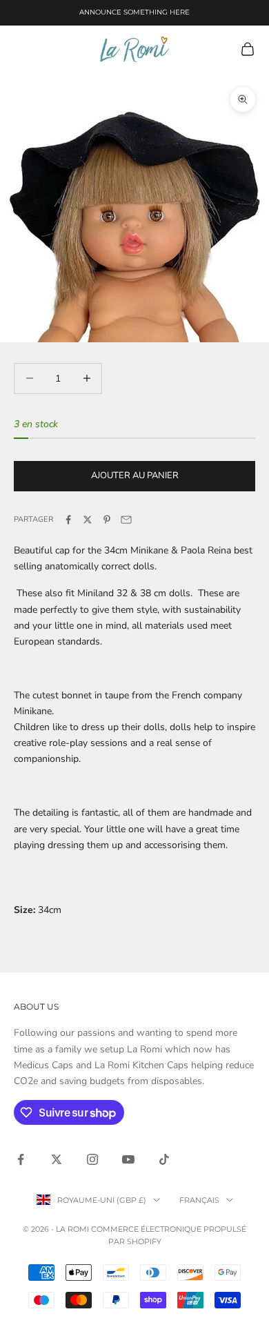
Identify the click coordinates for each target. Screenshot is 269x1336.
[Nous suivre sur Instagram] (92, 1159)
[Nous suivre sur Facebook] (21, 1159)
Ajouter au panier (135, 475)
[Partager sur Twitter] (87, 519)
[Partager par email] (126, 519)
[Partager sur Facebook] (68, 519)
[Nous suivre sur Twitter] (56, 1159)
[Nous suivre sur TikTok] (164, 1159)
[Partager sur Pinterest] (106, 519)
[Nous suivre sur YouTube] (128, 1159)
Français (199, 1200)
